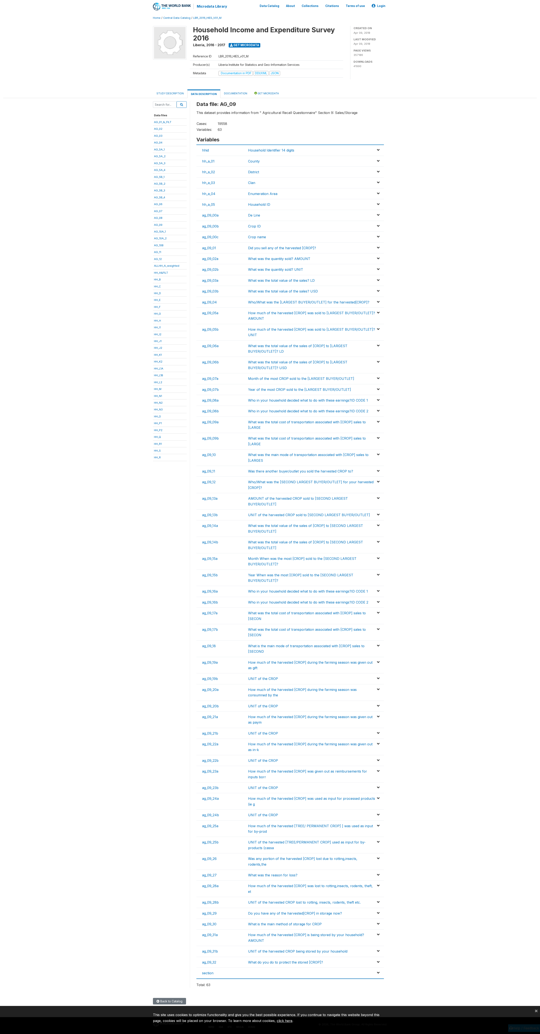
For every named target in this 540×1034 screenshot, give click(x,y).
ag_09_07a (210, 378)
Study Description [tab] (170, 93)
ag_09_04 (209, 302)
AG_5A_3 (159, 163)
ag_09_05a (210, 313)
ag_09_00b (210, 226)
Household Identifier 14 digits (271, 150)
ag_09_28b (210, 902)
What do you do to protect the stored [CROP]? (285, 962)
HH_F (157, 307)
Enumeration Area (262, 194)
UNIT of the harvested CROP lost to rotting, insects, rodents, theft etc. (304, 902)
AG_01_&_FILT (162, 122)
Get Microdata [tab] (268, 93)
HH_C (157, 286)
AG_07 (158, 211)
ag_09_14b (210, 542)
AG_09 (158, 224)
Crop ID (254, 226)
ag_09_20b (210, 706)
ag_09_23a (210, 771)
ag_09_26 (209, 859)
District (253, 172)
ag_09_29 (209, 913)
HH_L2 (158, 382)
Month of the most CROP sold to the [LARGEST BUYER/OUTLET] (301, 378)
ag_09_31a (210, 935)
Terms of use (355, 6)
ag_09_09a (210, 422)
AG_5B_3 (159, 190)
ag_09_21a (210, 717)
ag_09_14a (210, 526)
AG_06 (158, 204)
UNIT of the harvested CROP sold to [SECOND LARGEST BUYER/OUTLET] (309, 515)
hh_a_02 (208, 172)
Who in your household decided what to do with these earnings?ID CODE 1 (308, 400)
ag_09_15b (210, 575)
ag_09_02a (210, 259)
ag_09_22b (210, 760)
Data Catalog (269, 6)
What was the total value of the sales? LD (281, 280)
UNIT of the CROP (263, 679)
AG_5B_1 (159, 177)
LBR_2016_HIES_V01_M (207, 17)
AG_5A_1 (159, 149)
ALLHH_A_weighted (166, 265)
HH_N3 (158, 409)
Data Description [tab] (204, 94)
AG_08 (158, 217)
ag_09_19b (210, 679)
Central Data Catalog (176, 17)
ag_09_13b (210, 515)
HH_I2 (157, 334)
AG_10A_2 (160, 238)
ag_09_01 (209, 248)
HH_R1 (158, 443)
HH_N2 (158, 402)
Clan (251, 183)
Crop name (257, 237)
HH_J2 (158, 347)
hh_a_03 (208, 183)
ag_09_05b (210, 329)
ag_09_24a (210, 798)
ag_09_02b (210, 269)
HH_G (157, 313)
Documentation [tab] (235, 93)
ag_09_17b (210, 629)
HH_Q (157, 437)
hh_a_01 (208, 161)
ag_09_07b (210, 389)
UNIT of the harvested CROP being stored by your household (297, 951)
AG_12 (158, 259)
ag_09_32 (209, 962)
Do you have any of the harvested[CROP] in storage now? (295, 913)
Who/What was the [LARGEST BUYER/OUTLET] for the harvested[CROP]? (308, 302)
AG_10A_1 (160, 231)
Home (157, 17)
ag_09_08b (210, 411)
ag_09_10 (209, 455)
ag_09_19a (210, 662)
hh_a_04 (208, 194)
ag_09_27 (209, 875)
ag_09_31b (210, 951)
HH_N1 (158, 396)
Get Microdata (246, 45)
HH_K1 (158, 354)
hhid (205, 150)
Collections (310, 6)
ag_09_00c (210, 237)
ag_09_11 (208, 471)
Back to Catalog (170, 1001)
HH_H (157, 320)
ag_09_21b (210, 733)
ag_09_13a (209, 498)
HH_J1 (158, 341)
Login (381, 6)
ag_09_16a (210, 591)
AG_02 (158, 128)
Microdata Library (212, 6)
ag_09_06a (210, 346)
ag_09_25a (210, 826)
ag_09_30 (209, 924)
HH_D (157, 293)
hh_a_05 (208, 204)
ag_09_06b (210, 362)
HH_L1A (158, 368)
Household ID (259, 204)
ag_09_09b (210, 438)
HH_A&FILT (161, 272)
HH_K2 (158, 361)
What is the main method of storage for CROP (285, 924)
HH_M (157, 389)
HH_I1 (157, 327)
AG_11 (157, 252)
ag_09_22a (210, 744)
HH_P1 (158, 423)
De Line (254, 215)
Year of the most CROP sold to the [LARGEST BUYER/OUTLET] (299, 389)
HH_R (157, 457)
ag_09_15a (209, 558)
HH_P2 (158, 430)
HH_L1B (158, 375)
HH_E (157, 300)
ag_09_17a (209, 613)
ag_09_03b (210, 291)
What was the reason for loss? (272, 875)
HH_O (157, 416)
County (254, 161)
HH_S (157, 450)
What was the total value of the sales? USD (283, 291)
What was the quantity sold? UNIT (275, 269)
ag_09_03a (210, 280)
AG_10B (158, 245)
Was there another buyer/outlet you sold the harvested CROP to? (300, 471)
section (207, 973)
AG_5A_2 (160, 156)
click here (284, 1021)
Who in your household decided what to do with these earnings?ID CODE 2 (308, 411)
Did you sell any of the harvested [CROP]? (282, 248)
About (290, 6)
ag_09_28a (210, 886)
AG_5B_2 (159, 183)
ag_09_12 (209, 482)
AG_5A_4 (159, 170)
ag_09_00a (210, 215)
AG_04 (158, 142)
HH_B (157, 279)
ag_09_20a (210, 690)
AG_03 (158, 135)
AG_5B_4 (159, 197)
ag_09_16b (210, 602)
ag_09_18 (209, 646)
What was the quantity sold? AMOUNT (279, 259)
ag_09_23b (210, 788)
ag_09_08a (210, 400)
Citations (332, 6)
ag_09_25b (210, 842)
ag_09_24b (210, 815)
